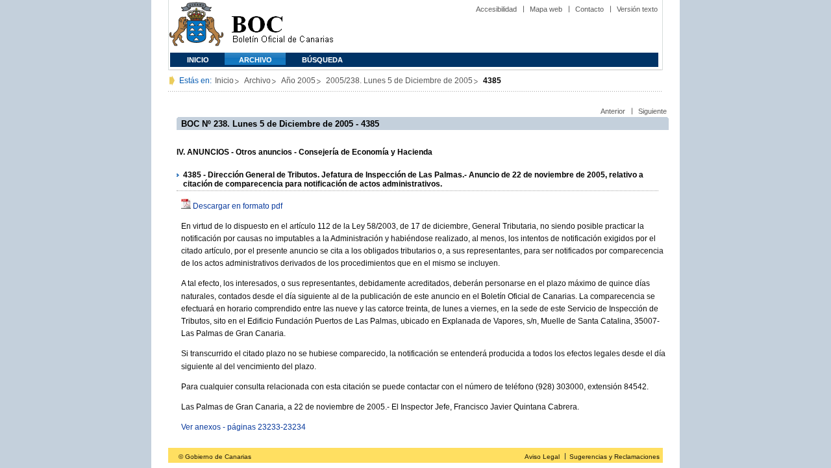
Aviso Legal (542, 456)
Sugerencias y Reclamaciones (614, 456)
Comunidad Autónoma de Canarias (196, 26)
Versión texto (637, 9)
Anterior (613, 111)
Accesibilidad (496, 9)
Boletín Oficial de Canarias (282, 26)
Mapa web (546, 9)
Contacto (589, 9)
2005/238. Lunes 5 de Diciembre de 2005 (399, 80)
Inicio (198, 60)
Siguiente (652, 111)
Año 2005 (298, 80)
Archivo (255, 60)
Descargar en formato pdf (237, 206)
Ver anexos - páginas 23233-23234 (243, 427)
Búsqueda (322, 60)
